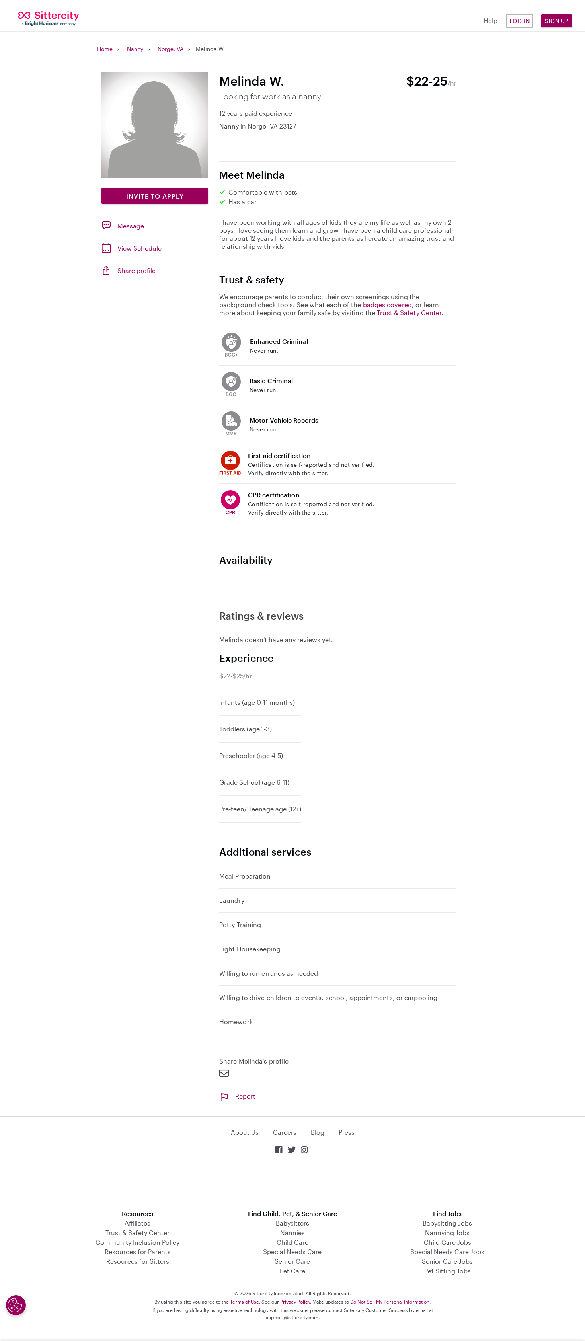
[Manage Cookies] (16, 1305)
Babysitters (292, 1223)
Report (245, 1096)
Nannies (292, 1232)
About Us (245, 1132)
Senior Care (292, 1261)
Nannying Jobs (447, 1232)
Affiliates (137, 1223)
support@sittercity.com (292, 1317)
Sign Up (556, 21)
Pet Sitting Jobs (447, 1271)
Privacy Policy (295, 1301)
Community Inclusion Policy (137, 1242)
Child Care (292, 1242)
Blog (317, 1132)
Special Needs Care (292, 1251)
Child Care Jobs (447, 1242)
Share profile (136, 270)
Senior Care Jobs (447, 1261)
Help (490, 20)
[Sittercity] (49, 18)
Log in (519, 21)
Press (347, 1132)
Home (105, 48)
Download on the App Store (292, 1183)
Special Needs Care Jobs (447, 1251)
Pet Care (292, 1271)
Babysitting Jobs (447, 1223)
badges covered (387, 304)
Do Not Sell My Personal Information (389, 1301)
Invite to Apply (155, 196)
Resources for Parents (138, 1251)
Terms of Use (244, 1301)
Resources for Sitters (137, 1261)
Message (130, 226)
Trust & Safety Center (409, 312)
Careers (284, 1132)
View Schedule (139, 248)
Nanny (135, 48)
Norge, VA (170, 48)
